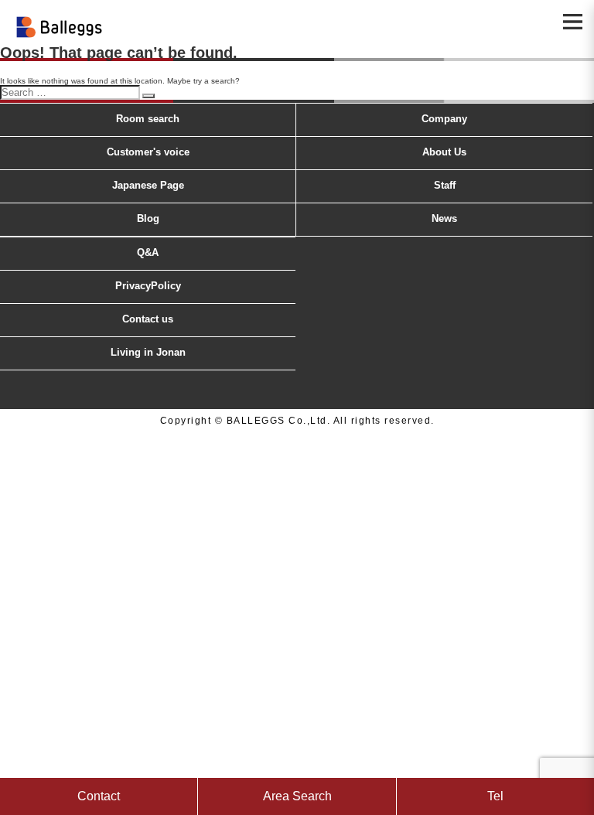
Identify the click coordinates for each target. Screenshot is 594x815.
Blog (148, 218)
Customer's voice (148, 152)
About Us (444, 152)
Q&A (148, 252)
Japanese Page (148, 185)
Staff (445, 185)
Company (444, 118)
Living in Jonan (148, 352)
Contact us (147, 319)
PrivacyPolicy (148, 286)
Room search (147, 118)
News (444, 218)
